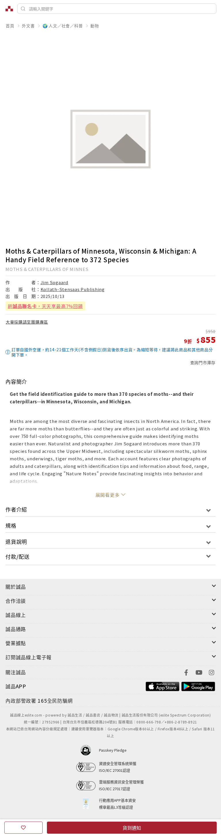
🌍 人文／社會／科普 (63, 26)
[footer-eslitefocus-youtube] (199, 672)
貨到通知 (132, 827)
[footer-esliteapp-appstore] (162, 686)
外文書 (28, 26)
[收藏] (23, 828)
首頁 (10, 26)
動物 (94, 26)
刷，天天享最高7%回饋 (45, 306)
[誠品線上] (9, 8)
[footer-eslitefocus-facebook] (186, 672)
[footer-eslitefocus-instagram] (211, 672)
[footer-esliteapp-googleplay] (198, 686)
